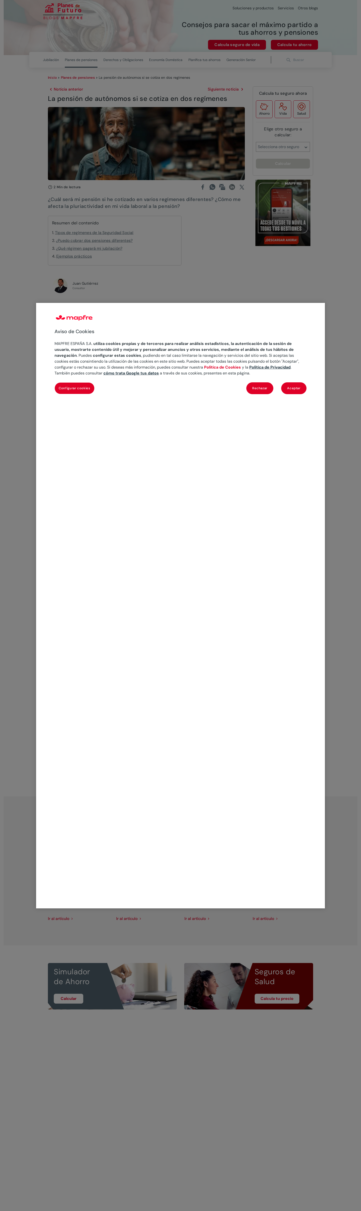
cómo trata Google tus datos (131, 372)
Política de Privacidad (270, 367)
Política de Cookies (222, 367)
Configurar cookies (74, 388)
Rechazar (259, 388)
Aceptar (294, 388)
